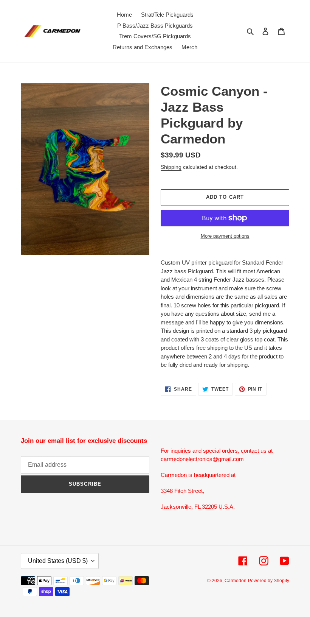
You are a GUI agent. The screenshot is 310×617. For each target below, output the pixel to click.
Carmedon (235, 580)
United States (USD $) (58, 561)
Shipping (171, 167)
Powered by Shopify (268, 580)
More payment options (225, 236)
